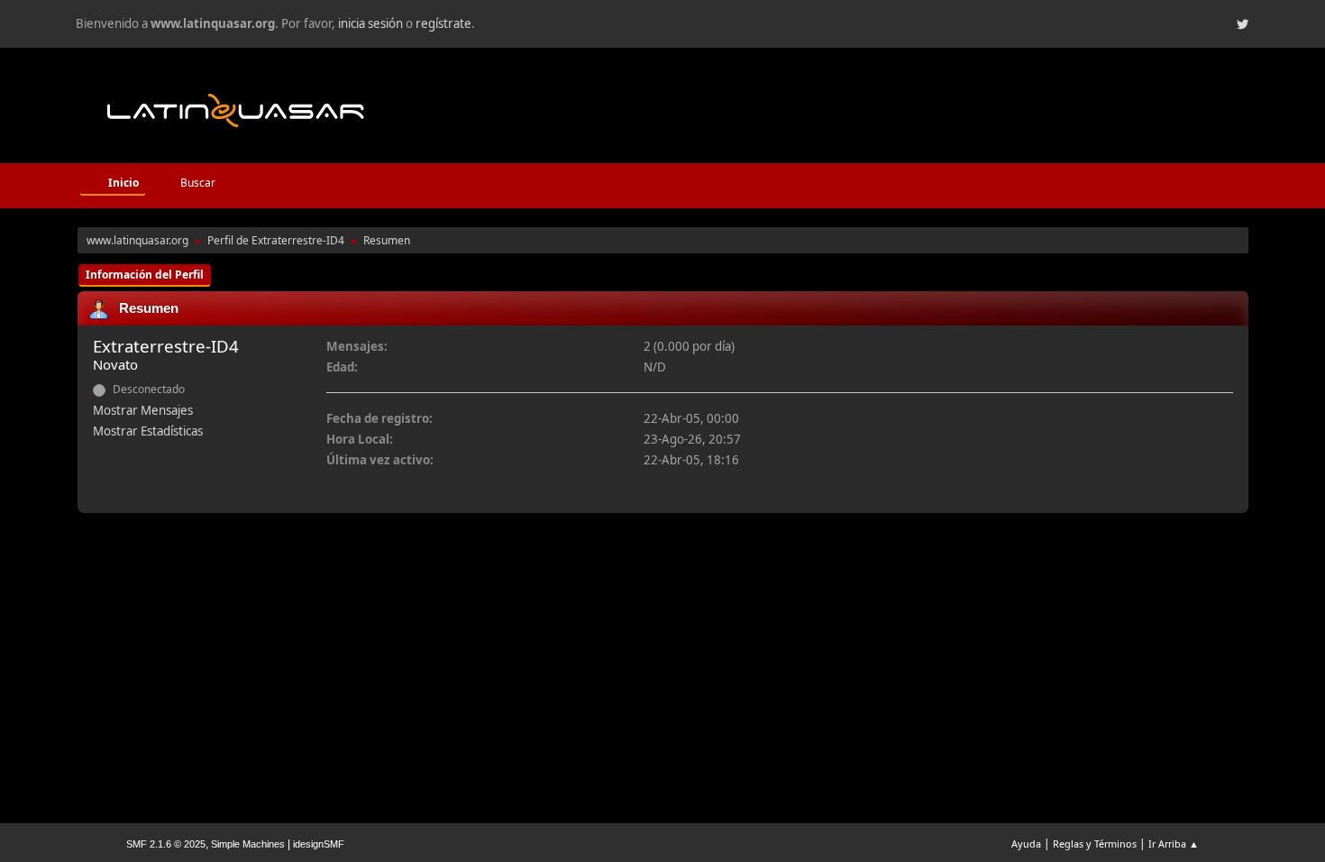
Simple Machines (248, 844)
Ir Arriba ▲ (1173, 843)
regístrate (443, 23)
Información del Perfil (145, 274)
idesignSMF (318, 844)
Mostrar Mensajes (143, 410)
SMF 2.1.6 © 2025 (166, 844)
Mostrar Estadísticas (148, 431)
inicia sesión (370, 23)
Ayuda (1026, 843)
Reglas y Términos (1095, 843)
